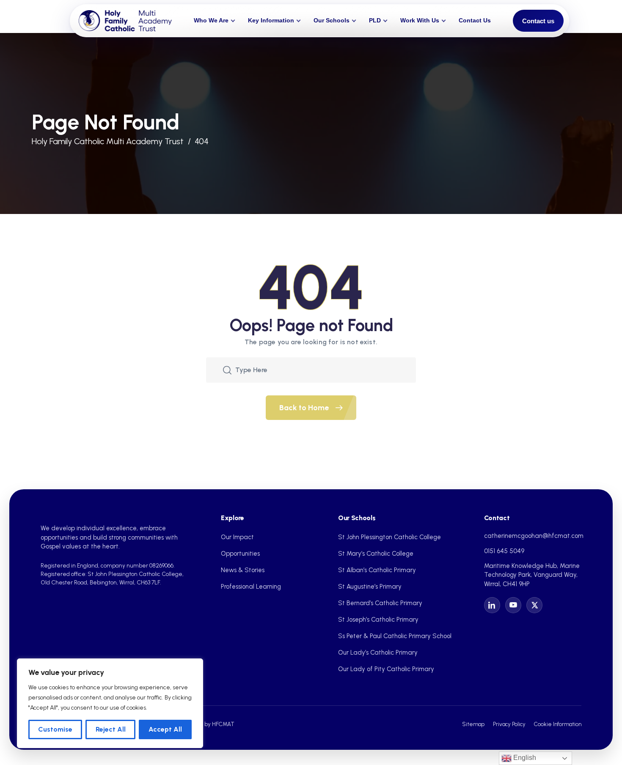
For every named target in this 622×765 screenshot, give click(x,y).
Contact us (538, 21)
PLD (375, 20)
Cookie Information (557, 724)
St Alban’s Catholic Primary (377, 570)
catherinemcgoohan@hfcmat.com (533, 536)
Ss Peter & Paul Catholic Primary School (394, 636)
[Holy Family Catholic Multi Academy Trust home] (125, 21)
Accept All (165, 729)
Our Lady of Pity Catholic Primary (386, 669)
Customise (55, 729)
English (524, 757)
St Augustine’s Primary (370, 586)
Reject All (111, 729)
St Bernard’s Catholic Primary (380, 603)
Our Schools (332, 20)
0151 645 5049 (504, 551)
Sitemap (473, 724)
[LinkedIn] (492, 605)
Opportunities (240, 553)
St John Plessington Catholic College (389, 537)
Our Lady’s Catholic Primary (378, 652)
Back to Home (304, 407)
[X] (534, 605)
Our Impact (237, 537)
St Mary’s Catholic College (375, 553)
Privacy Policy (509, 724)
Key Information (271, 20)
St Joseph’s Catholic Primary (378, 619)
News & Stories (242, 570)
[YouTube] (513, 605)
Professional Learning (251, 586)
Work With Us (419, 20)
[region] (110, 703)
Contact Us (475, 20)
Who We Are (211, 20)
